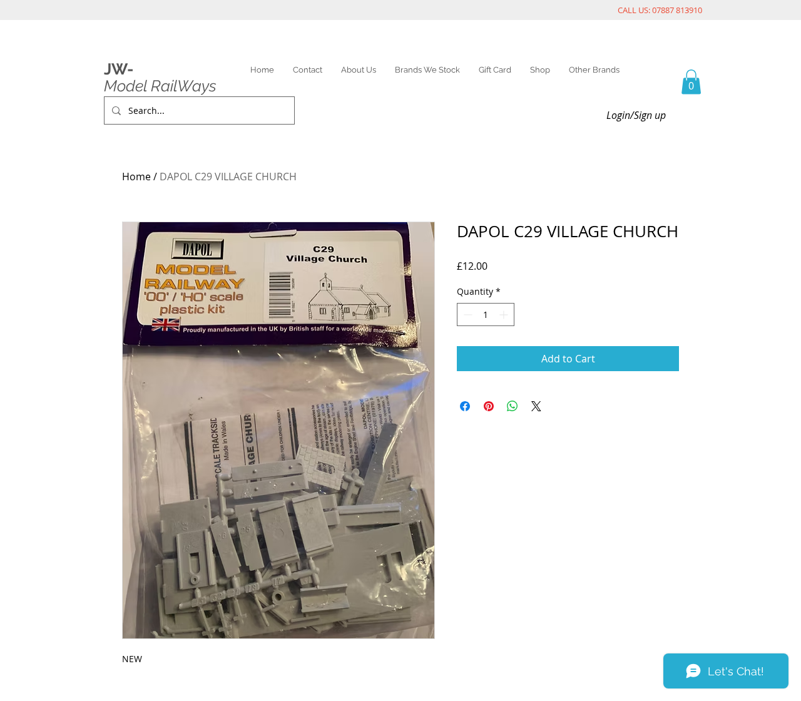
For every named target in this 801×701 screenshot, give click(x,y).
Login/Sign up (636, 115)
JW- (118, 68)
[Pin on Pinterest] (488, 406)
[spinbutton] (485, 314)
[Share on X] (536, 406)
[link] (691, 81)
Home (136, 176)
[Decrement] (466, 314)
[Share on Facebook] (464, 406)
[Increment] (505, 314)
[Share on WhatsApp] (512, 406)
